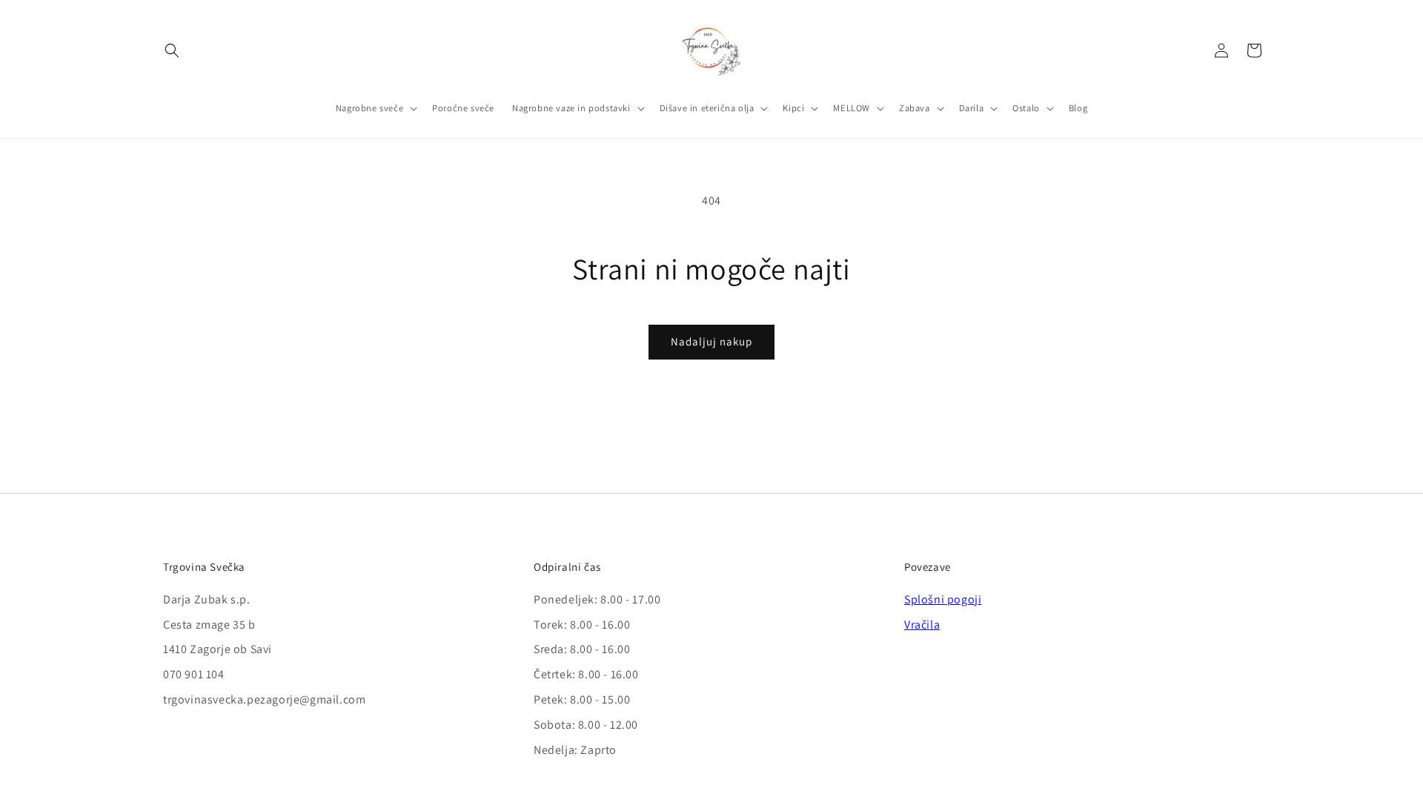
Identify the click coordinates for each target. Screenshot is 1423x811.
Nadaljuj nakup (711, 341)
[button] (172, 50)
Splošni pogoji (942, 599)
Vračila (922, 624)
